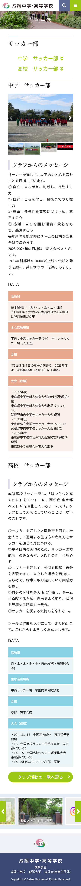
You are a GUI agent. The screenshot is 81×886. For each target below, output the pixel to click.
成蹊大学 (35, 871)
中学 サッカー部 (38, 58)
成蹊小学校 (17, 871)
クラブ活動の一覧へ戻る (40, 777)
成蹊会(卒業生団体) (57, 871)
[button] (70, 117)
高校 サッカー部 (38, 68)
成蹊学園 (40, 867)
